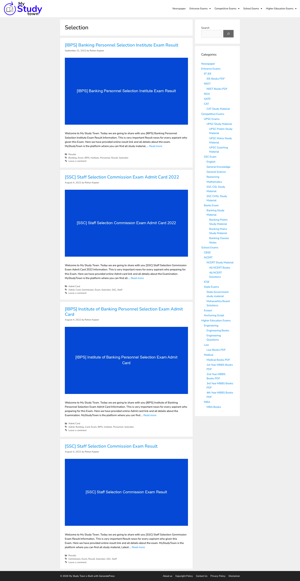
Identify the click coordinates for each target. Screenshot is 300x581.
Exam (80, 157)
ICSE (207, 282)
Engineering (211, 325)
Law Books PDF (216, 350)
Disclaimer (234, 576)
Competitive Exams (225, 8)
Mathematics (214, 182)
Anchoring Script (214, 315)
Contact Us (201, 576)
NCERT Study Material (220, 262)
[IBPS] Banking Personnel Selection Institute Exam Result (121, 45)
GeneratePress (107, 576)
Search (205, 28)
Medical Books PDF (218, 360)
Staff (119, 289)
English (211, 162)
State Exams (211, 287)
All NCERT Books (219, 267)
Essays (208, 310)
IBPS (87, 157)
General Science (216, 172)
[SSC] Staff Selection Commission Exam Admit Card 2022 (122, 177)
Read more (155, 146)
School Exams (251, 8)
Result (114, 157)
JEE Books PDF (216, 79)
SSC (114, 289)
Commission (88, 289)
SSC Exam (210, 157)
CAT (206, 104)
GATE (207, 99)
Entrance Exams (199, 8)
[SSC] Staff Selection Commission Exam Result (111, 446)
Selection (123, 157)
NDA (207, 94)
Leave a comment (77, 161)
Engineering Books (218, 330)
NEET (207, 83)
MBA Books (214, 407)
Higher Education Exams (279, 8)
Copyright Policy (184, 576)
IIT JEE (207, 74)
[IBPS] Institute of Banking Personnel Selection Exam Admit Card (124, 311)
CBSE (207, 252)
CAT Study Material (218, 109)
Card (78, 289)
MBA (207, 402)
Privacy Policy (217, 576)
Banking (72, 157)
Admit (71, 289)
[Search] (228, 33)
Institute (95, 157)
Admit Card (74, 286)
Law (206, 345)
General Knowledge (218, 167)
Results (72, 154)
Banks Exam (211, 205)
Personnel (105, 157)
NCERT (208, 257)
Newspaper (179, 8)
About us (167, 576)
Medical (208, 355)
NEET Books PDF (217, 89)
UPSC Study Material (219, 124)
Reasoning (213, 177)
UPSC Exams (212, 119)
